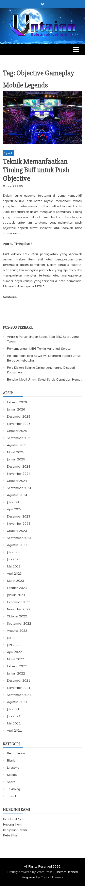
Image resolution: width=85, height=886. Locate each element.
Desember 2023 (18, 516)
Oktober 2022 (17, 616)
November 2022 (18, 609)
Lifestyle (13, 767)
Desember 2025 (18, 416)
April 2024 (14, 509)
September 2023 (19, 538)
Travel (11, 796)
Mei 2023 (14, 566)
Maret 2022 (15, 659)
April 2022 (14, 652)
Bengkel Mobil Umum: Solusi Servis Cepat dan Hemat (44, 379)
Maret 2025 (15, 452)
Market (12, 775)
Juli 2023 (13, 552)
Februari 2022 (17, 666)
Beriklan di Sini (13, 819)
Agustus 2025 (17, 445)
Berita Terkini (16, 753)
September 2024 (19, 488)
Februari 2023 (17, 588)
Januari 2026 (16, 409)
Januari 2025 (16, 459)
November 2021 (18, 688)
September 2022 (19, 623)
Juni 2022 (14, 645)
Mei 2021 (14, 723)
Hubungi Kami (12, 824)
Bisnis (11, 760)
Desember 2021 (18, 680)
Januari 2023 (16, 595)
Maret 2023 (15, 581)
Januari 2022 (16, 673)
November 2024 (18, 474)
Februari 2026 (17, 402)
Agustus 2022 (17, 630)
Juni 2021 (14, 716)
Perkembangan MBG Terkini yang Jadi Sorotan (39, 348)
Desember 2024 (18, 466)
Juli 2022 (13, 638)
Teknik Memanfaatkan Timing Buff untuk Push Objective (36, 170)
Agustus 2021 (17, 702)
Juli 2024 (13, 502)
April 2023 (14, 573)
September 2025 (19, 438)
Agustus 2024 (17, 495)
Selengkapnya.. (10, 297)
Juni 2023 (14, 559)
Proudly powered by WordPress (30, 872)
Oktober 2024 (17, 481)
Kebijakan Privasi (15, 830)
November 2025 (18, 424)
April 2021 (14, 730)
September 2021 (19, 695)
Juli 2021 (13, 709)
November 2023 (18, 523)
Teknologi (14, 789)
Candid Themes (52, 877)
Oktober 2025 (17, 431)
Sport (8, 153)
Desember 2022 (18, 602)
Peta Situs (10, 835)
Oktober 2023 (17, 531)
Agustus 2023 (17, 545)
